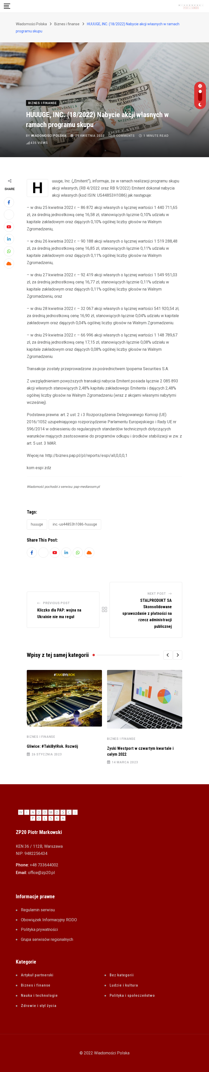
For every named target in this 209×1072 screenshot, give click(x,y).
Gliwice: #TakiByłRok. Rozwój (52, 746)
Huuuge (37, 524)
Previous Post (56, 603)
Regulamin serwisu (38, 909)
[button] (168, 655)
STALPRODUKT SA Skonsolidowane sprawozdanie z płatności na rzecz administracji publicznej (147, 613)
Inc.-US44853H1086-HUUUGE (75, 524)
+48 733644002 (44, 865)
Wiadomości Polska (49, 136)
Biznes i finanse (41, 737)
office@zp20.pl (41, 872)
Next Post (157, 593)
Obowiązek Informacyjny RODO (49, 919)
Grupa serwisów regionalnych (47, 939)
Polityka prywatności (39, 929)
